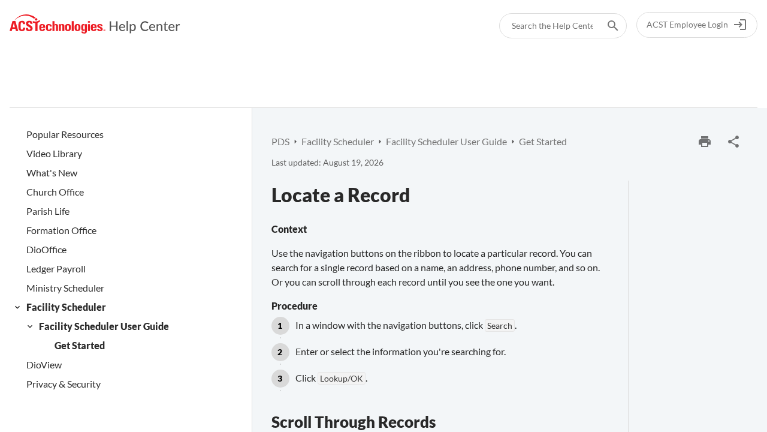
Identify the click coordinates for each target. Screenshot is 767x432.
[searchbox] (604, 26)
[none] (733, 141)
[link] (95, 24)
